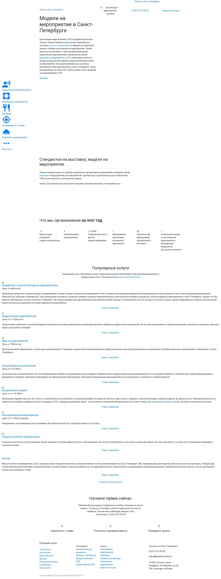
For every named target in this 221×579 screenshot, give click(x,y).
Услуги (43, 9)
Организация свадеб (14, 390)
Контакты (58, 9)
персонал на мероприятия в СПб (55, 57)
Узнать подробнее (110, 308)
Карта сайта (45, 568)
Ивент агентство (108, 567)
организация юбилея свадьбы (165, 402)
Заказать (44, 78)
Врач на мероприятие (15, 340)
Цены (49, 9)
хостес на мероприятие (61, 45)
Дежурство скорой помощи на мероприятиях (30, 285)
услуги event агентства (128, 277)
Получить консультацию (110, 482)
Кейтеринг (105, 555)
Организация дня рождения (19, 365)
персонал (44, 175)
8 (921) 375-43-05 (140, 10)
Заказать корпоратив (86, 555)
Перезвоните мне (170, 10)
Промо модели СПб (85, 564)
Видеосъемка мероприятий (19, 316)
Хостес (6, 458)
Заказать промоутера (110, 558)
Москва (138, 1)
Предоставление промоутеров (21, 436)
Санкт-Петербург (151, 1)
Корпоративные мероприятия (20, 415)
